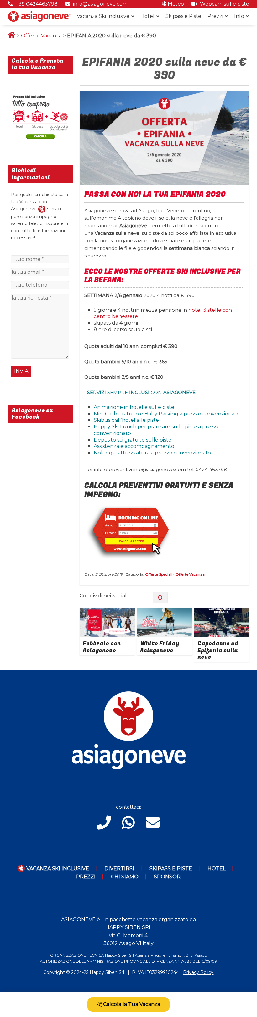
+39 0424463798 (36, 4)
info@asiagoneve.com (100, 4)
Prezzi (215, 16)
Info (239, 16)
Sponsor (167, 877)
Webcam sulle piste (224, 4)
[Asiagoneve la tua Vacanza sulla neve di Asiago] (42, 209)
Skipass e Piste (183, 16)
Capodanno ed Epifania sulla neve (217, 650)
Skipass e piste (170, 868)
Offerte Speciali (158, 574)
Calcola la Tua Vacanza (131, 1004)
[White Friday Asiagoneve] (164, 612)
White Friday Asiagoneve (159, 647)
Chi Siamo (125, 877)
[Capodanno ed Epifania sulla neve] (221, 612)
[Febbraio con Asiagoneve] (107, 612)
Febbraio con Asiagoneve (102, 647)
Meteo (175, 4)
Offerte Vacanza (41, 36)
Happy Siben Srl (107, 972)
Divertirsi (119, 868)
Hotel (147, 16)
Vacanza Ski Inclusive (103, 16)
